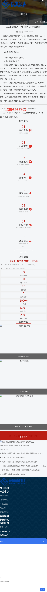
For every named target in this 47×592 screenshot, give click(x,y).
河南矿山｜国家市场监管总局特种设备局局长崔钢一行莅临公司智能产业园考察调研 (24, 466)
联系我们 (4, 523)
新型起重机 (4, 512)
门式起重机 (4, 500)
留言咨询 (23, 252)
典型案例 (4, 516)
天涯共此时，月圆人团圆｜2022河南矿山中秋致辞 (21, 470)
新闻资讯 (4, 520)
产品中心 (4, 491)
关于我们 (4, 488)
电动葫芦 (3, 508)
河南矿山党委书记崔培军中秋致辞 (14, 474)
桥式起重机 (4, 495)
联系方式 (3, 527)
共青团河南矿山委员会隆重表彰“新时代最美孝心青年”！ (23, 453)
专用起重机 (4, 504)
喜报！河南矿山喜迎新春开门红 (14, 458)
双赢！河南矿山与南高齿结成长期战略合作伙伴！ (20, 462)
